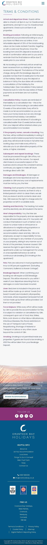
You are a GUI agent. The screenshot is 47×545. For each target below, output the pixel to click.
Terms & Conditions (16, 527)
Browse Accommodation (15, 396)
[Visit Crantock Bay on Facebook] (16, 416)
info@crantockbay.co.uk (24, 478)
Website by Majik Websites (34, 543)
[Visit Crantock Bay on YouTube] (31, 416)
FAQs (23, 463)
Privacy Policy (33, 527)
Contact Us (23, 466)
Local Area (23, 454)
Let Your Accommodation (24, 452)
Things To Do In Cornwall (23, 457)
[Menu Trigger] (43, 3)
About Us (23, 449)
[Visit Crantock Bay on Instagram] (26, 416)
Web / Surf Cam (23, 460)
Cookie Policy (18, 529)
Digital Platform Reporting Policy (23, 532)
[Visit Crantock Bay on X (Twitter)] (21, 416)
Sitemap (31, 529)
